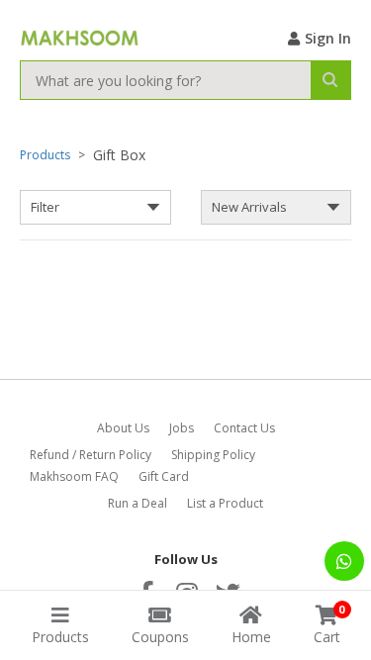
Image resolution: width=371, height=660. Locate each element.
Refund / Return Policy (90, 454)
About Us (123, 428)
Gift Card (164, 476)
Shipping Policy (213, 454)
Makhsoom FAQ (74, 476)
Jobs (181, 428)
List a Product (225, 503)
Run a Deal (137, 503)
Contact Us (244, 428)
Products (45, 154)
